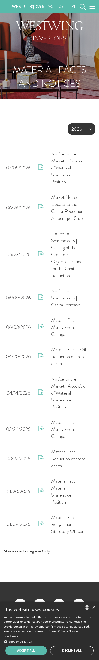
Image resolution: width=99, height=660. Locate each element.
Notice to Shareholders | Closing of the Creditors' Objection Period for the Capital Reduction (66, 254)
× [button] (93, 607)
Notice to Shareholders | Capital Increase (65, 297)
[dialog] (49, 631)
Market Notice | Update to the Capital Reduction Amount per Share (68, 208)
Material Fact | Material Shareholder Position (64, 491)
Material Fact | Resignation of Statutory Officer (67, 524)
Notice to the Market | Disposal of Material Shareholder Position (67, 167)
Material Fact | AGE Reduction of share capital (69, 356)
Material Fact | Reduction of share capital (68, 458)
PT (73, 7)
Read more (11, 636)
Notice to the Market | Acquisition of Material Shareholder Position (69, 392)
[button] (49, 641)
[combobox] (87, 607)
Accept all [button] (26, 650)
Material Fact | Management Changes (64, 327)
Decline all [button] (72, 650)
